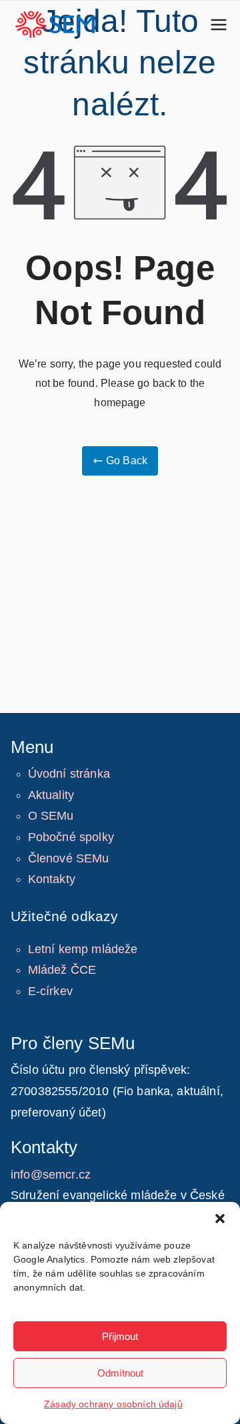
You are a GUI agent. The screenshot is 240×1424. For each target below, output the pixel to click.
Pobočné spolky (71, 837)
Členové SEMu (68, 858)
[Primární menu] (218, 24)
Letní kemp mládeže (83, 949)
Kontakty (51, 879)
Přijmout (120, 1336)
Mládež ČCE (62, 969)
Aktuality (51, 795)
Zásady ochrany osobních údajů (113, 1404)
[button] (220, 1218)
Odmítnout (120, 1373)
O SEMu (51, 815)
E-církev (50, 991)
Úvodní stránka (69, 773)
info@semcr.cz (51, 1174)
